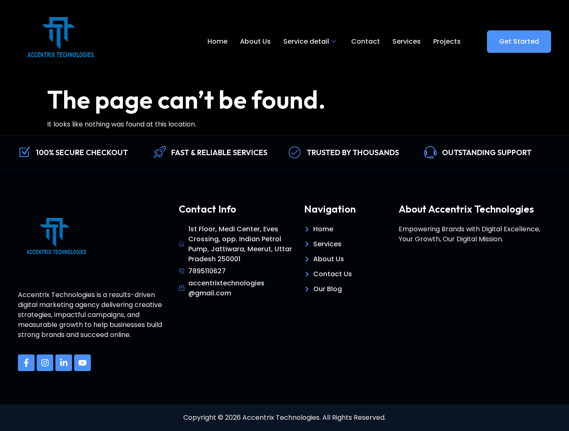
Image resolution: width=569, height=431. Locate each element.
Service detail (306, 41)
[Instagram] (45, 362)
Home (217, 41)
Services (406, 41)
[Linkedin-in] (63, 362)
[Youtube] (82, 362)
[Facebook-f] (26, 362)
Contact (365, 41)
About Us (255, 41)
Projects (447, 41)
